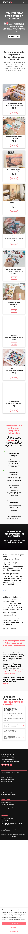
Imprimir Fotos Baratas (8, 782)
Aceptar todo (14, 923)
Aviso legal (5, 810)
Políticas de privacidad (14, 835)
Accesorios (5, 776)
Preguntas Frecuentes (8, 805)
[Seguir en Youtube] (2, 765)
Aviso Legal (4, 835)
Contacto (5, 807)
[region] (14, 921)
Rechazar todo (14, 931)
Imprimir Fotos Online (8, 780)
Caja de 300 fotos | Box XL (9, 790)
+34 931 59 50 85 (8, 819)
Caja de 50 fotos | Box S (8, 791)
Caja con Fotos (6, 774)
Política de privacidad (8, 808)
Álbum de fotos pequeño (9, 795)
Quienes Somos (6, 803)
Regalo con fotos (7, 778)
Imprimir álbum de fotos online (10, 773)
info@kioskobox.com (10, 821)
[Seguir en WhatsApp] (11, 765)
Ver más (14, 112)
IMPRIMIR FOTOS (14, 36)
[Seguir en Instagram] (8, 765)
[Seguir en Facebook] (5, 765)
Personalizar (14, 927)
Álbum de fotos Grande (8, 793)
